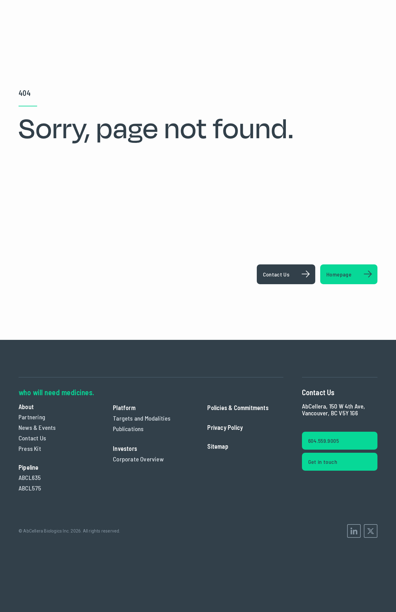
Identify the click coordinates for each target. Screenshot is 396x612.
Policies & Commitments (237, 407)
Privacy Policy (225, 427)
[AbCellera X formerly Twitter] (370, 531)
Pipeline (29, 467)
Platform (124, 407)
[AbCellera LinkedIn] (354, 531)
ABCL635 (30, 477)
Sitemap (217, 446)
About (26, 406)
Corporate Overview (138, 459)
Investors (125, 448)
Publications (128, 428)
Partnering (32, 417)
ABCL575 (30, 488)
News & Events (37, 427)
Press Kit (30, 448)
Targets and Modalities (141, 418)
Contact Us (32, 438)
